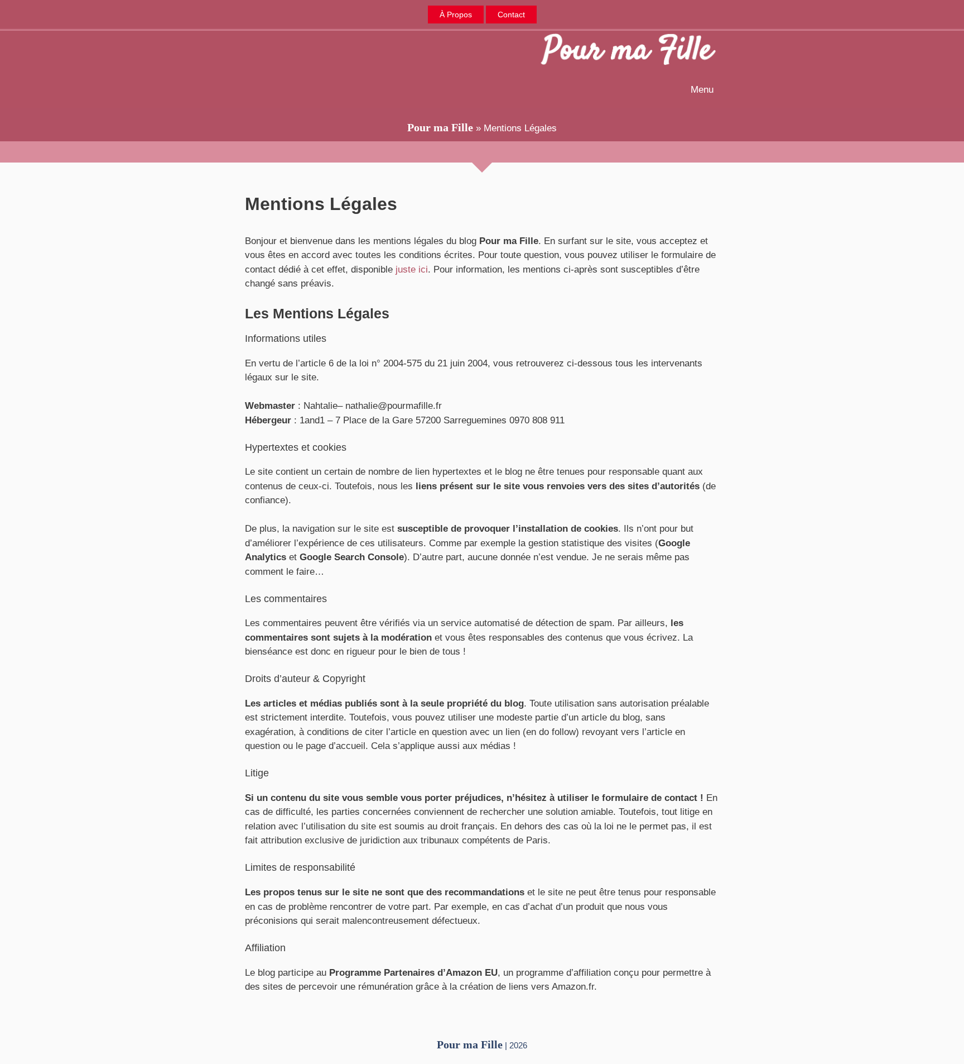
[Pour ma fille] (628, 51)
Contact (511, 14)
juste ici (412, 269)
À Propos (456, 14)
